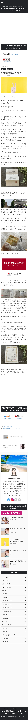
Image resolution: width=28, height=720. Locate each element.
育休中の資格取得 (16, 428)
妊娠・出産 (9, 426)
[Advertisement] (14, 29)
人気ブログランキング (8, 61)
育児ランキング (18, 418)
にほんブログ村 (14, 54)
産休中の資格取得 (7, 428)
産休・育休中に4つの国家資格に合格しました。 (14, 709)
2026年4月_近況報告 (16, 517)
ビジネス (5, 426)
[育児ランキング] (19, 416)
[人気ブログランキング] (6, 60)
